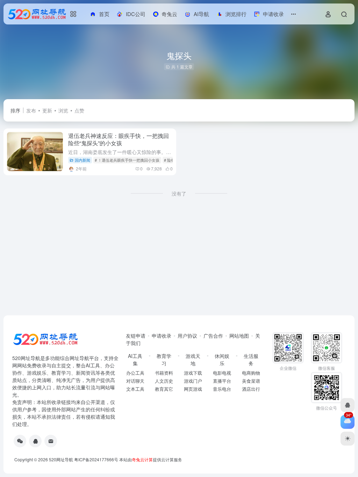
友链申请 (135, 335)
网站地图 (239, 335)
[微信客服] (20, 441)
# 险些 (169, 160)
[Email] (50, 441)
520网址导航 (61, 459)
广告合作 (213, 335)
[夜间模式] (348, 439)
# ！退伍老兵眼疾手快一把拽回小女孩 (127, 160)
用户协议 (187, 335)
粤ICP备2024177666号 (96, 459)
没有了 (179, 193)
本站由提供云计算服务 (150, 459)
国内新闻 (82, 160)
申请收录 (161, 335)
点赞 (79, 110)
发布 (31, 110)
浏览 (63, 110)
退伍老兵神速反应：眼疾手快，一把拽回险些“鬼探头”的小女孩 (118, 139)
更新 (47, 110)
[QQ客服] (35, 441)
